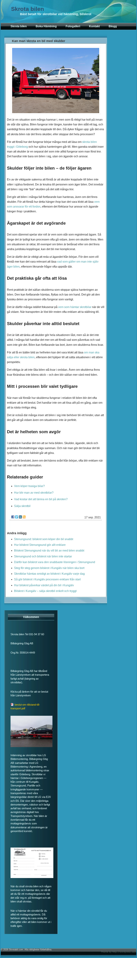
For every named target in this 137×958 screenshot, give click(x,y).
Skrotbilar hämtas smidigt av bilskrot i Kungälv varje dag (49, 573)
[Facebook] (12, 517)
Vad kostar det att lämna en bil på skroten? (41, 499)
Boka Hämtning (46, 26)
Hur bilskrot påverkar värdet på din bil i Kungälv (44, 585)
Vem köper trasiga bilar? (29, 486)
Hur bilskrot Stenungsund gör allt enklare (40, 544)
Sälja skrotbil (22, 506)
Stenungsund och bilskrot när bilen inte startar (43, 556)
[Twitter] (16, 517)
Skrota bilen (27, 9)
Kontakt (94, 26)
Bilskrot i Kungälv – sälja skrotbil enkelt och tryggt (45, 590)
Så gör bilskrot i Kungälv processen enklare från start (47, 579)
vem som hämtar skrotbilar (74, 307)
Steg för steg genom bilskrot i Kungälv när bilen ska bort (49, 567)
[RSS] (24, 517)
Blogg (113, 26)
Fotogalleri (73, 26)
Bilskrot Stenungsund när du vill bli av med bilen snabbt (49, 550)
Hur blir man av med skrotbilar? (34, 492)
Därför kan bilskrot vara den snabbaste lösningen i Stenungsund (54, 562)
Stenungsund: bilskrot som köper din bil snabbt (43, 539)
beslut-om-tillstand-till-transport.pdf (25, 706)
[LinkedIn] (20, 517)
